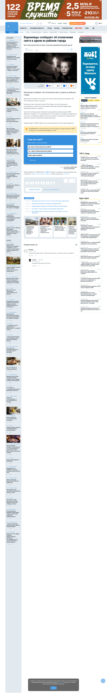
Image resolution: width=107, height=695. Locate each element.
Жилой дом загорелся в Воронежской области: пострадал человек (13, 196)
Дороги (45, 32)
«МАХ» (47, 172)
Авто (28, 32)
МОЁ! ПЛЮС (78, 28)
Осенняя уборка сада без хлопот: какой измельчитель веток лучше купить (13, 269)
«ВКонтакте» (41, 174)
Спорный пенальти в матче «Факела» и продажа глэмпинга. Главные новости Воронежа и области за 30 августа (13, 46)
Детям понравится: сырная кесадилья (12, 368)
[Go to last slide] (23, 227)
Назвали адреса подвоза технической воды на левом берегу (13, 429)
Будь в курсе (13, 509)
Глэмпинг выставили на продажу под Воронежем (13, 186)
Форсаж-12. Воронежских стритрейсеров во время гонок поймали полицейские (13, 217)
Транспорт (81, 32)
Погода (56, 28)
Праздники (73, 32)
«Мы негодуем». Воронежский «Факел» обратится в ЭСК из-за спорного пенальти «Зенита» (13, 131)
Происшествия (67, 28)
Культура (12, 159)
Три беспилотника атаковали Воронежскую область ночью (13, 491)
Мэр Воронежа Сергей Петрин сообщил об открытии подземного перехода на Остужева (13, 280)
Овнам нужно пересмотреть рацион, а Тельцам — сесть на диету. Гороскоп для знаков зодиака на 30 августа (13, 248)
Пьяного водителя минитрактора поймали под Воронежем (13, 525)
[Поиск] (99, 28)
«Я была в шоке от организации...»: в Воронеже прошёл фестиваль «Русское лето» (12, 163)
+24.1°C (53, 23)
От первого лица (13, 276)
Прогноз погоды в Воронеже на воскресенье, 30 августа (12, 292)
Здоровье (12, 64)
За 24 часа (84, 100)
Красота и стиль (13, 54)
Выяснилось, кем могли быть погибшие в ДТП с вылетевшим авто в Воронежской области (13, 79)
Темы (87, 28)
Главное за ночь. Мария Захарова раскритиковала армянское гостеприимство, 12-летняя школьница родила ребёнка (13, 538)
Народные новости (37, 28)
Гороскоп (12, 243)
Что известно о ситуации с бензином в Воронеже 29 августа (13, 389)
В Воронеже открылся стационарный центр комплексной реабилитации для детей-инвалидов (74, 230)
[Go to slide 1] (89, 43)
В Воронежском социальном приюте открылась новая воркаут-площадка (59, 228)
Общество (12, 40)
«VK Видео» (66, 174)
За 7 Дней (91, 100)
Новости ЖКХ (53, 32)
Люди (11, 323)
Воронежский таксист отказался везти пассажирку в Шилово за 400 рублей (13, 91)
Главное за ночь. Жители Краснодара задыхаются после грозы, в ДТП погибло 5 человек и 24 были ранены (13, 231)
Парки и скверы (64, 32)
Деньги (11, 498)
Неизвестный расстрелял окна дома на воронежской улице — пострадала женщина (13, 316)
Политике (60, 682)
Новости (23, 28)
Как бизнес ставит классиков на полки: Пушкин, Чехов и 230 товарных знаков (12, 501)
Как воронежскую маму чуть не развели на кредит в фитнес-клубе (13, 175)
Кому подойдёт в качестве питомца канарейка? (12, 419)
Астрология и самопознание (15, 443)
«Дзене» (48, 174)
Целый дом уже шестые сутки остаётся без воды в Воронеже (13, 120)
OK (53, 688)
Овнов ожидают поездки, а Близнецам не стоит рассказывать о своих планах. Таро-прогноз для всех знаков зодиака (13, 449)
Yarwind (34, 259)
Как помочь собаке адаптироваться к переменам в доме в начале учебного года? (13, 151)
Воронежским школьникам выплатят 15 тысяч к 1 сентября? (13, 206)
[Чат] (103, 680)
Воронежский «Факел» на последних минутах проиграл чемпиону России (13, 339)
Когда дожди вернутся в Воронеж (13, 460)
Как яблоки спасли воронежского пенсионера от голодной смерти (13, 327)
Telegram (33, 174)
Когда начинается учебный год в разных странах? (12, 110)
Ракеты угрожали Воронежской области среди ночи (13, 481)
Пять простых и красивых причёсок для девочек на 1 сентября (12, 350)
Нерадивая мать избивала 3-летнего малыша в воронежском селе (13, 470)
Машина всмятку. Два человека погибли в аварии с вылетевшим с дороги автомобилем (13, 378)
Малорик (31, 249)
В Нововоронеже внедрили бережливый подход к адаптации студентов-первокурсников (13, 513)
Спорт (11, 127)
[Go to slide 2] (90, 43)
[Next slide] (77, 227)
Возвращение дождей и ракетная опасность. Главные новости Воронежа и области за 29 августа (13, 304)
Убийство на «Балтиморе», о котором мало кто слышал (12, 400)
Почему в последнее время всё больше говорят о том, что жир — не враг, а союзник (13, 68)
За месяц (97, 100)
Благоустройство (36, 32)
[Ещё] (93, 28)
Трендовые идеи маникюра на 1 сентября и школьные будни (13, 58)
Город (49, 28)
